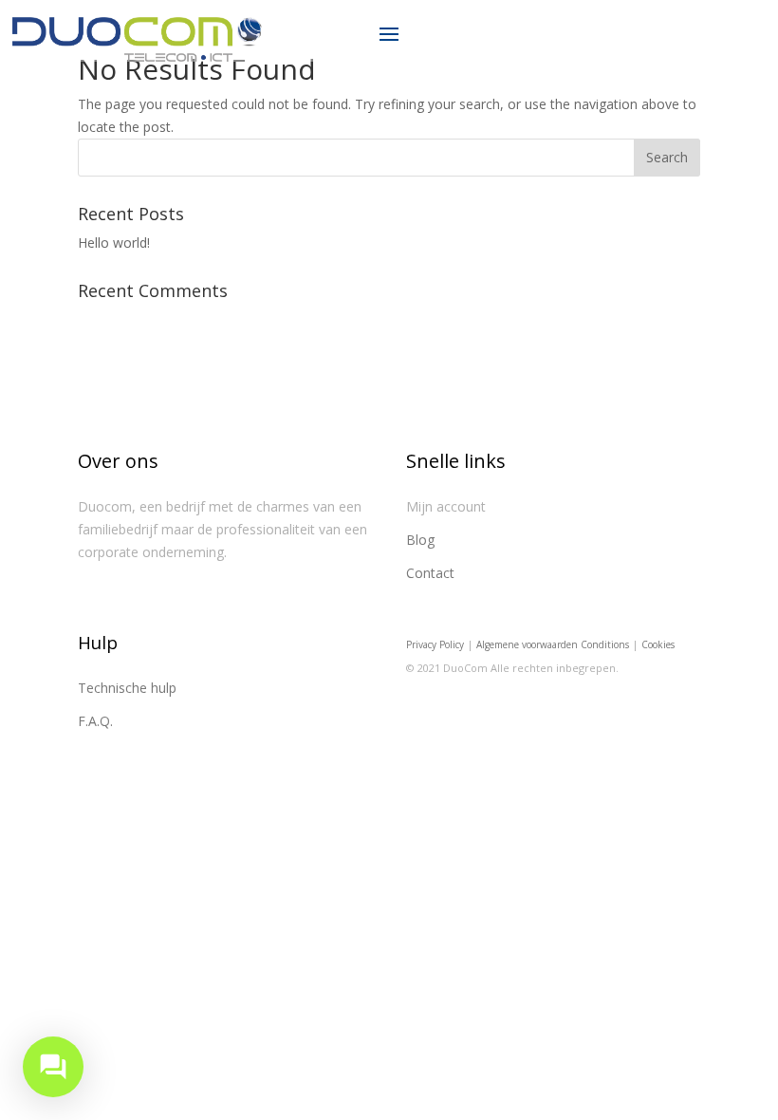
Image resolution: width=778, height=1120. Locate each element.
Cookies (658, 644)
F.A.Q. (95, 721)
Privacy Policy (435, 644)
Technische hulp (127, 688)
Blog (420, 540)
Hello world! (114, 242)
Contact (430, 573)
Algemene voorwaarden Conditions (552, 644)
